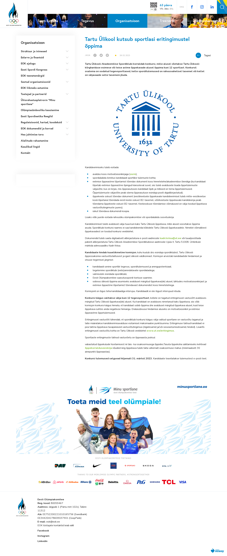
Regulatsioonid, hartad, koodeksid (41, 122)
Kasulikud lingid (30, 146)
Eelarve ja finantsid (32, 57)
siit (72, 525)
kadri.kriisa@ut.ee (170, 238)
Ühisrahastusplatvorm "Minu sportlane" (38, 102)
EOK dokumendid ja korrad (37, 128)
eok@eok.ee (53, 521)
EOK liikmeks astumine (34, 88)
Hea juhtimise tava (32, 134)
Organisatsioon (33, 42)
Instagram (43, 536)
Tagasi (207, 55)
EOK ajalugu (28, 63)
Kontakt (25, 153)
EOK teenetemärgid (32, 75)
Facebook (43, 530)
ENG (182, 7)
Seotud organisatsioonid (35, 82)
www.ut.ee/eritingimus (160, 330)
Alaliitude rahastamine (34, 140)
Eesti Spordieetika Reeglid (37, 116)
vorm (133, 174)
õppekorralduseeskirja (98, 348)
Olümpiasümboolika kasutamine (40, 110)
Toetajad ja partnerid (33, 94)
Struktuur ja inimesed (34, 51)
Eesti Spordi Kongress (34, 69)
